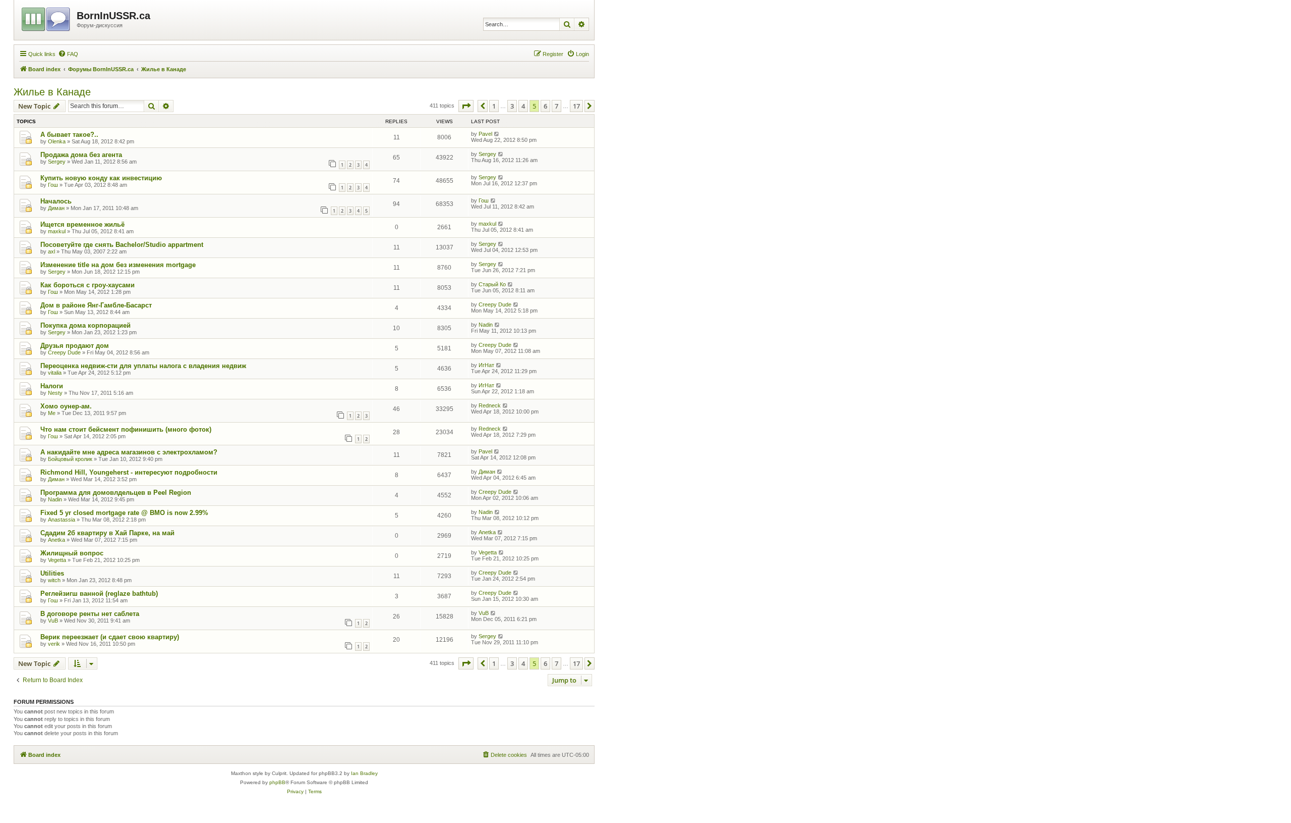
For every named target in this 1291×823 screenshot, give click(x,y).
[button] (466, 106)
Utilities (52, 573)
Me (51, 413)
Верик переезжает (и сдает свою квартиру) (109, 637)
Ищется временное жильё (82, 224)
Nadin (486, 325)
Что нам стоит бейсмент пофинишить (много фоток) (125, 429)
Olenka (57, 141)
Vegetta (57, 560)
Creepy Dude (495, 304)
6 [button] (545, 106)
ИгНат (486, 365)
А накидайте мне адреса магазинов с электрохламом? (128, 452)
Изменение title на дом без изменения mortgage (118, 265)
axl (51, 251)
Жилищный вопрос (71, 553)
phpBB (277, 782)
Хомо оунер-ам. (66, 406)
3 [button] (512, 106)
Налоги (51, 386)
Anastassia (61, 520)
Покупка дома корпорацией (85, 325)
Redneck (490, 405)
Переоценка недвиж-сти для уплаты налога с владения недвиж (143, 366)
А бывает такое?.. (69, 134)
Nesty (55, 393)
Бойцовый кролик (70, 459)
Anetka (56, 540)
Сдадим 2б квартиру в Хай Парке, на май (107, 533)
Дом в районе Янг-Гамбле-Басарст (96, 305)
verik (54, 644)
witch (54, 580)
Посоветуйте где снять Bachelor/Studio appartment (121, 244)
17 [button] (576, 106)
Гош (53, 185)
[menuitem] (68, 54)
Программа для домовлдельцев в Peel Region (115, 492)
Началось (56, 201)
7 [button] (556, 106)
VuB (53, 621)
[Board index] (47, 18)
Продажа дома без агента (81, 155)
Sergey (57, 162)
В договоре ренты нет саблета (89, 614)
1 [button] (494, 106)
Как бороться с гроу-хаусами (87, 285)
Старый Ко (492, 284)
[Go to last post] (497, 134)
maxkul (57, 231)
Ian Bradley (364, 773)
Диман (56, 208)
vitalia (55, 373)
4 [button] (523, 106)
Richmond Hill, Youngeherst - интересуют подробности (128, 472)
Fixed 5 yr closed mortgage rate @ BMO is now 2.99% (124, 513)
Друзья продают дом (74, 345)
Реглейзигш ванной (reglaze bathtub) (99, 593)
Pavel (485, 134)
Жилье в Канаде (52, 91)
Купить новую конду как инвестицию (101, 178)
